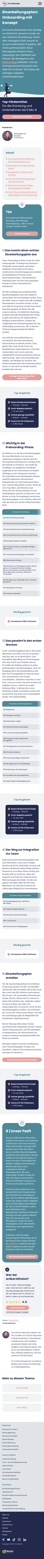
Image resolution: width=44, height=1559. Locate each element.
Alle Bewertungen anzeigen (17, 1312)
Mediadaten (7, 1531)
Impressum (6, 1521)
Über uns (5, 1515)
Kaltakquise (6, 1499)
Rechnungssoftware (10, 1505)
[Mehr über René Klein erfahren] (7, 136)
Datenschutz (7, 1525)
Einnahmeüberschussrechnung (14, 1495)
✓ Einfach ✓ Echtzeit (22, 416)
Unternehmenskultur (10, 1449)
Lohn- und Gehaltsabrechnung (14, 1462)
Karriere (5, 1518)
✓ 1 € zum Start (21, 409)
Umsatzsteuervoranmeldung (13, 1509)
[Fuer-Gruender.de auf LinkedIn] (24, 1539)
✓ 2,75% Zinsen (22, 422)
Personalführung (8, 1443)
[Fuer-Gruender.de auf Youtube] (8, 1539)
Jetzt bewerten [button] (17, 1307)
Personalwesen (8, 1439)
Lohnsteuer (6, 1469)
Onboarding (9, 62)
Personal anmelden (9, 1436)
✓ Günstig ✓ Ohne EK (23, 403)
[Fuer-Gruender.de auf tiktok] (14, 1539)
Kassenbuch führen (10, 1502)
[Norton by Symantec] (22, 1551)
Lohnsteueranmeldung (11, 1472)
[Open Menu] (39, 3)
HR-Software (12, 1243)
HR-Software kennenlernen (22, 1256)
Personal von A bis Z (10, 1429)
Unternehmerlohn (9, 1476)
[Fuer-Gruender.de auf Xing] (3, 1539)
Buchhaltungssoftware (11, 1488)
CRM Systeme (7, 1492)
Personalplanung (8, 1433)
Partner (5, 1528)
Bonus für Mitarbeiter (10, 1479)
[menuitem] (22, 1429)
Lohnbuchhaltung (9, 1459)
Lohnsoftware (7, 1466)
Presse (4, 1535)
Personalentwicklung (10, 1446)
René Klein (17, 136)
